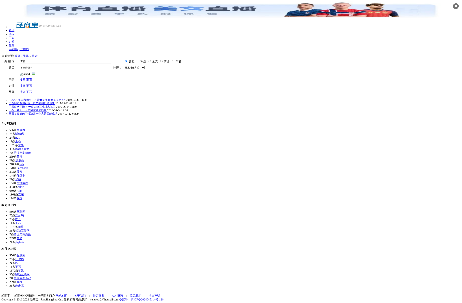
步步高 (19, 160)
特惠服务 (98, 295)
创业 (21, 186)
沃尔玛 (19, 133)
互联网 (21, 130)
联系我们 (135, 295)
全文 (154, 61)
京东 (21, 194)
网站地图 (61, 295)
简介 (166, 61)
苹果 (21, 145)
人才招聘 (117, 295)
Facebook (22, 167)
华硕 (18, 179)
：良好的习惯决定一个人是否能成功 (33, 113)
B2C (18, 137)
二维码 (24, 49)
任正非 (21, 175)
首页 (17, 55)
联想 (19, 198)
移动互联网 (22, 149)
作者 (178, 61)
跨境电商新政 (22, 152)
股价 (19, 171)
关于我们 (80, 295)
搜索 (35, 55)
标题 (143, 61)
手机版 (13, 49)
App (19, 190)
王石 (18, 141)
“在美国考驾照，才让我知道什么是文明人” (37, 99)
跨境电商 (22, 183)
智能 (131, 61)
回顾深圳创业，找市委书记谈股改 (32, 103)
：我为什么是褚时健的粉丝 (28, 110)
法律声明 (154, 295)
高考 (19, 156)
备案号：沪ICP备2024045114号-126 (141, 299)
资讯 (26, 55)
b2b (21, 164)
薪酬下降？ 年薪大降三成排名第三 (32, 106)
